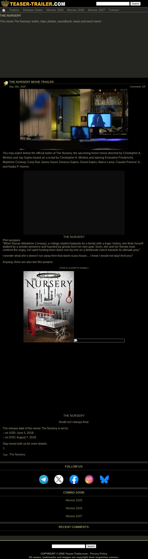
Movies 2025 (55, 10)
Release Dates (33, 10)
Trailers (14, 10)
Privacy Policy (98, 553)
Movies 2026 (75, 10)
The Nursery (17, 454)
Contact (114, 10)
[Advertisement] (74, 50)
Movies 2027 (96, 10)
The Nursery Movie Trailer (31, 82)
